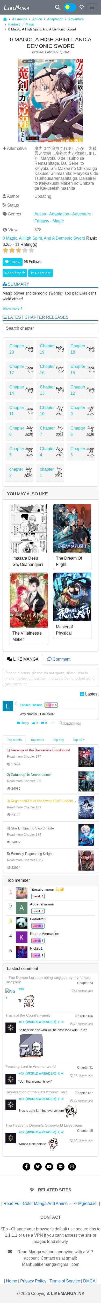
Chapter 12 (77, 390)
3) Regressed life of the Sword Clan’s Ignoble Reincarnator (51, 801)
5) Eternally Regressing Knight (30, 854)
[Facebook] (26, 1167)
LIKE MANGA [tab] (25, 659)
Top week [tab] (37, 740)
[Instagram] (72, 1167)
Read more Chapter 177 (24, 756)
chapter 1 (47, 472)
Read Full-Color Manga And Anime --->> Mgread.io (50, 1203)
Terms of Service (64, 1281)
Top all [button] (77, 740)
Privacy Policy (33, 1281)
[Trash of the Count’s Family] (10, 1028)
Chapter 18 (77, 349)
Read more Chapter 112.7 (25, 860)
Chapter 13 (47, 390)
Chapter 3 (77, 451)
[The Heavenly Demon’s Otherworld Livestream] (10, 1138)
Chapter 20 (16, 349)
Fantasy (14, 24)
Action (37, 19)
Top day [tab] (58, 740)
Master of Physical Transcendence (70, 633)
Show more (11, 308)
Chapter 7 (47, 431)
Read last (42, 273)
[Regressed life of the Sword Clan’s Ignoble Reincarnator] (86, 807)
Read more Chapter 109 (24, 807)
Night (73, 7)
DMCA (89, 1281)
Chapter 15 (77, 369)
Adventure (76, 19)
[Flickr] (60, 1167)
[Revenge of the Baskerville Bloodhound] (86, 757)
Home (11, 1281)
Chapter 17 (16, 369)
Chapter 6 (77, 431)
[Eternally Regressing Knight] (86, 860)
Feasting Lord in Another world (30, 1066)
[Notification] (82, 7)
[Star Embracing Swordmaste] (86, 834)
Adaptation (55, 19)
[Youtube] (49, 1167)
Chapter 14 (16, 390)
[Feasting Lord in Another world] (10, 1079)
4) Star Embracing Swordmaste (30, 828)
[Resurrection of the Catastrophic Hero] (10, 1105)
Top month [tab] (14, 740)
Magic (30, 24)
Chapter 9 (77, 410)
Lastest (91, 694)
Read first (13, 273)
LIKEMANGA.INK (68, 1293)
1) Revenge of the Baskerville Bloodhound (38, 750)
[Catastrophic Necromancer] (86, 781)
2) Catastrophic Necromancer (29, 775)
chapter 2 (16, 472)
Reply (24, 723)
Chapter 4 (47, 451)
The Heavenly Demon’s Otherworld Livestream (43, 1125)
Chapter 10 (47, 410)
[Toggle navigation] (92, 7)
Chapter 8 (16, 431)
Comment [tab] (61, 659)
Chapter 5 (16, 451)
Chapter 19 (47, 349)
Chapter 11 (16, 410)
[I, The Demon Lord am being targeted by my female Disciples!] (10, 995)
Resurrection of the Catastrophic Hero (36, 1092)
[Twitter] (38, 1167)
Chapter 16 (47, 369)
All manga (19, 19)
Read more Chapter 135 (24, 834)
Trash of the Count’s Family (28, 1015)
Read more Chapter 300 (24, 781)
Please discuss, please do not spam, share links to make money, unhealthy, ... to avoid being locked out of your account (50, 678)
